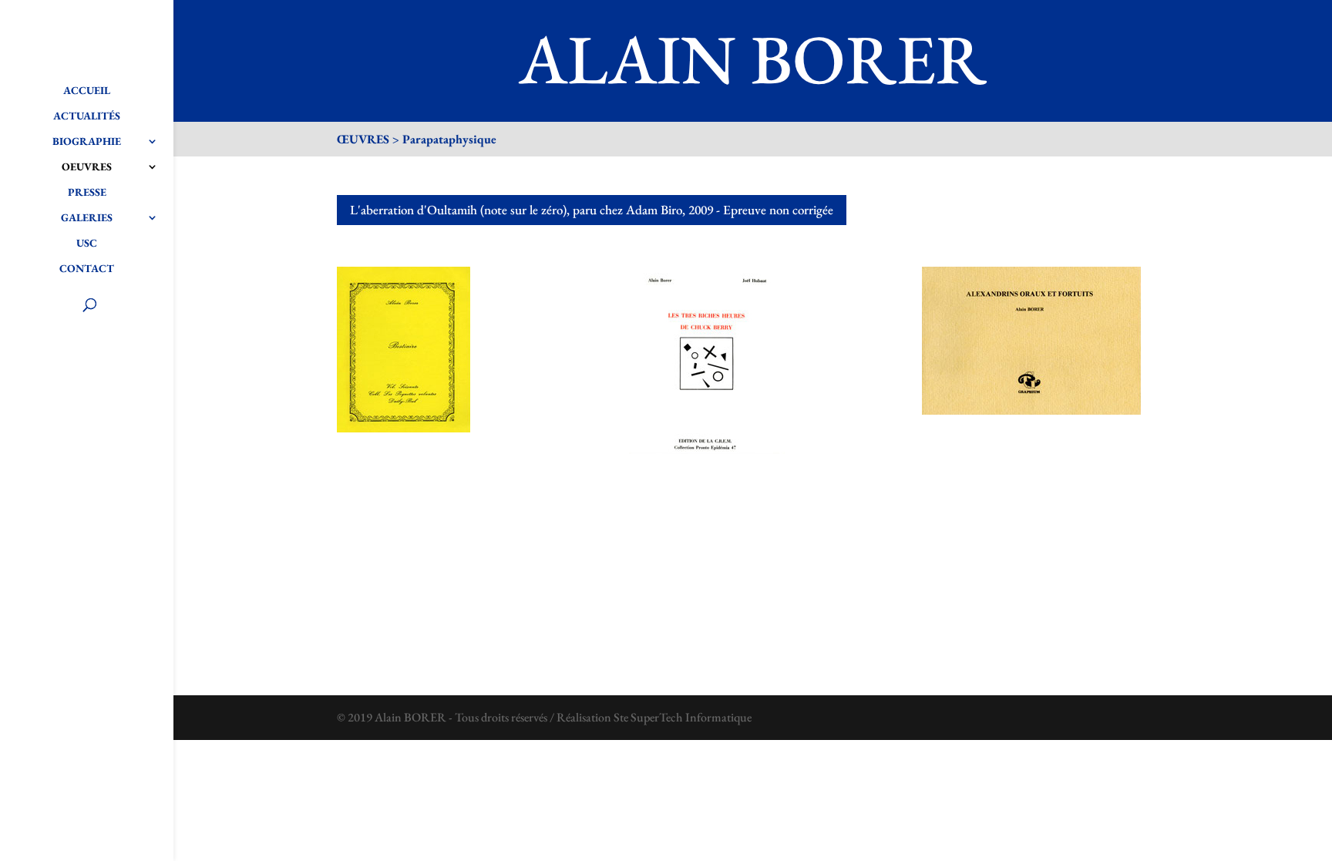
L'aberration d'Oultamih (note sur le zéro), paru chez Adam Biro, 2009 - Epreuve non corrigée (591, 209)
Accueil (86, 91)
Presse (87, 193)
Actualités (86, 116)
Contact (86, 269)
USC (86, 243)
